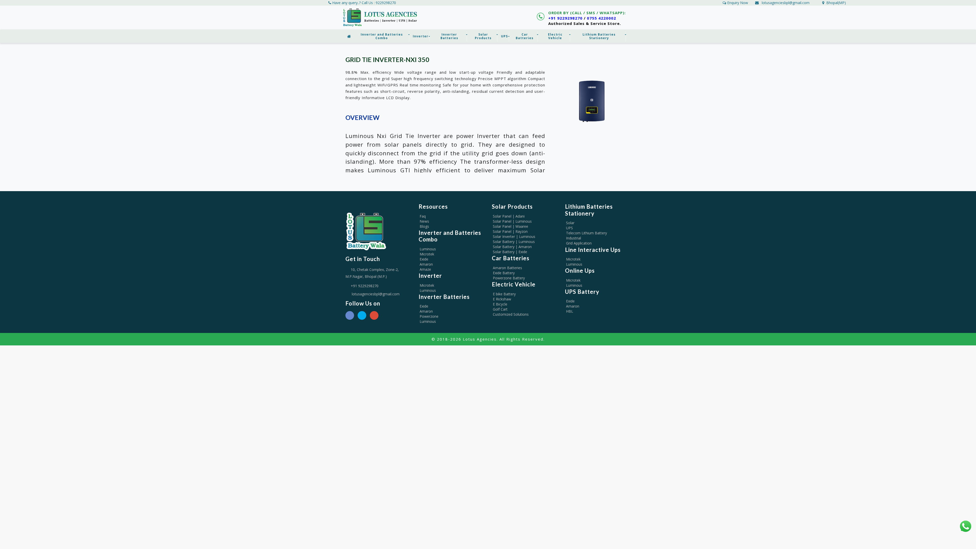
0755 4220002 (601, 18)
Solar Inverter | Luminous (514, 236)
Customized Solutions (511, 314)
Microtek (427, 254)
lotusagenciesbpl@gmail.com (786, 2)
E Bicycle (500, 304)
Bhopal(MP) (835, 2)
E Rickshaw (502, 299)
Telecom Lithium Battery (586, 233)
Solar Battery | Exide (510, 251)
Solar (570, 222)
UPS (569, 227)
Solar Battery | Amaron (512, 246)
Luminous (428, 249)
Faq (423, 216)
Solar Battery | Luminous (514, 241)
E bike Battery (504, 294)
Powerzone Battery (509, 278)
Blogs (424, 226)
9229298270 (386, 2)
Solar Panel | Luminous (512, 221)
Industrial (573, 238)
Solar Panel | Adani (509, 216)
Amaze (425, 269)
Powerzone (429, 316)
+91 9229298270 (565, 18)
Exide (424, 259)
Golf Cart (500, 309)
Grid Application (579, 243)
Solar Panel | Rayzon (510, 231)
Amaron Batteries (507, 267)
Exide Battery (504, 272)
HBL (569, 311)
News (424, 221)
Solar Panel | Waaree (510, 226)
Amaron (426, 264)
